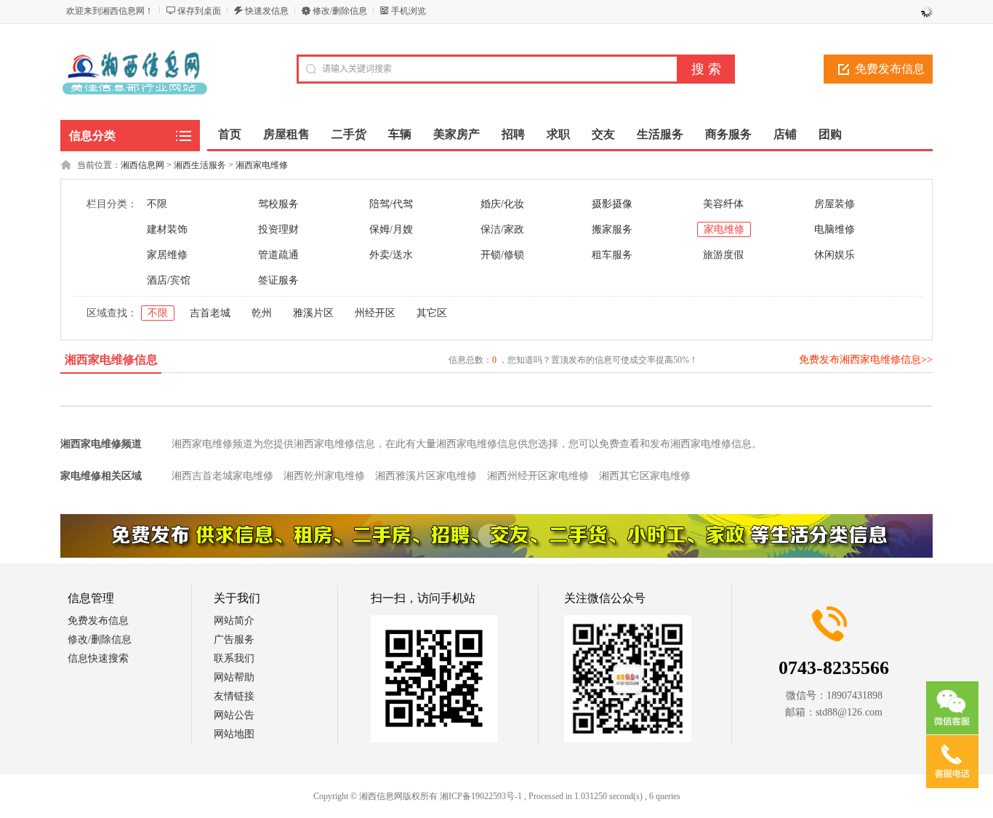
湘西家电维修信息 (111, 359)
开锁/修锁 (502, 254)
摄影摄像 (612, 204)
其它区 (432, 313)
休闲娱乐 (834, 254)
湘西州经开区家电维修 (538, 475)
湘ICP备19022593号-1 (481, 796)
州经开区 (375, 313)
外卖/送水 (391, 254)
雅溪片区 (313, 313)
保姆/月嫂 (391, 229)
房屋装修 (834, 204)
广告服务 (234, 639)
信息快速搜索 (98, 658)
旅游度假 (723, 254)
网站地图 (234, 734)
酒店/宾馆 (168, 280)
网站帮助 (234, 677)
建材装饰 (167, 229)
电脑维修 (834, 229)
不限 (157, 204)
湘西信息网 (142, 165)
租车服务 (612, 254)
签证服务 (278, 280)
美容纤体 (723, 204)
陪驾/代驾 (391, 204)
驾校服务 (278, 204)
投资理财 (278, 229)
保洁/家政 (502, 229)
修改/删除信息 (340, 11)
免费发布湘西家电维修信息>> (866, 359)
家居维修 (167, 254)
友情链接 (234, 696)
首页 (229, 134)
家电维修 (724, 229)
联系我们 (234, 658)
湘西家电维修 (262, 165)
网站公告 (234, 715)
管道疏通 (278, 254)
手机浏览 (408, 11)
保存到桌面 (199, 11)
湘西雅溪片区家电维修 (426, 475)
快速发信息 (267, 11)
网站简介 (234, 620)
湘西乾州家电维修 (324, 475)
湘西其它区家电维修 (645, 475)
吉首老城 (210, 313)
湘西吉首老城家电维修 (222, 475)
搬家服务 (612, 229)
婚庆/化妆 (502, 204)
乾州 (262, 313)
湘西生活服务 (200, 165)
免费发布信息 (890, 69)
